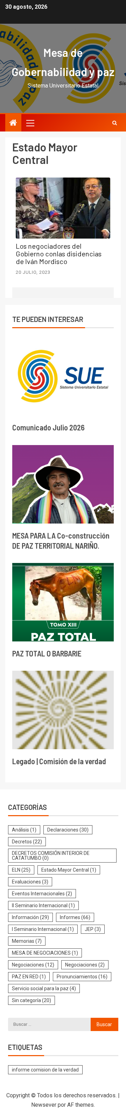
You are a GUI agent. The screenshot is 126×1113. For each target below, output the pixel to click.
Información (30, 917)
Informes (75, 917)
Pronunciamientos (82, 976)
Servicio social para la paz (44, 988)
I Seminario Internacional (43, 929)
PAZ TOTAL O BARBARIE (47, 653)
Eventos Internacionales (42, 893)
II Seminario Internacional (43, 905)
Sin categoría (31, 1000)
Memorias (27, 941)
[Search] (114, 122)
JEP (93, 929)
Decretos (27, 841)
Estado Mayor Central (68, 870)
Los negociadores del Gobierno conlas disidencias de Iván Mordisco (59, 253)
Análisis (24, 830)
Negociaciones (33, 965)
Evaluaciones (30, 882)
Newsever (43, 1104)
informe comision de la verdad (45, 1070)
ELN (21, 870)
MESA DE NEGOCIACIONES (45, 953)
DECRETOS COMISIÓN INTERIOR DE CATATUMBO (51, 855)
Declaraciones (68, 830)
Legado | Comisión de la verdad (59, 761)
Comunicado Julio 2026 (48, 427)
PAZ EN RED (29, 976)
